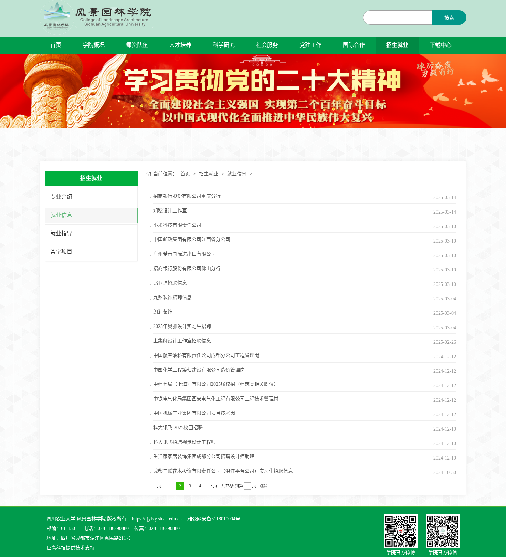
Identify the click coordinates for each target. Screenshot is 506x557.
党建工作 (310, 45)
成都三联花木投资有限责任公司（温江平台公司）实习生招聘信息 (223, 471)
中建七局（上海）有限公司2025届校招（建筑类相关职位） (215, 384)
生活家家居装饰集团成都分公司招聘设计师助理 (203, 456)
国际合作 (354, 45)
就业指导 (61, 233)
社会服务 (267, 45)
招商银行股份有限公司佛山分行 (187, 268)
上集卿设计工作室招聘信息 (182, 340)
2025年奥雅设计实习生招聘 (182, 326)
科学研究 (224, 45)
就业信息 (61, 215)
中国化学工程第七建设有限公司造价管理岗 (199, 369)
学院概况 (94, 45)
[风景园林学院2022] (97, 17)
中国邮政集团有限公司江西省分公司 (191, 239)
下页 (213, 486)
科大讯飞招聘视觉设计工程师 (184, 442)
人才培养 (180, 45)
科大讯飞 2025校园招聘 (178, 427)
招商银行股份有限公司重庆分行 (187, 196)
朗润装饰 (162, 311)
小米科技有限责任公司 (177, 225)
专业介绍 (61, 197)
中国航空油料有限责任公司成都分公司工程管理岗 (206, 355)
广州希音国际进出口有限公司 (184, 254)
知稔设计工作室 (170, 210)
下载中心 (441, 45)
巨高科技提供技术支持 (70, 547)
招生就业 (397, 45)
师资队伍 (137, 45)
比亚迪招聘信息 (170, 283)
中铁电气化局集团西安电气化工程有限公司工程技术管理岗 (215, 398)
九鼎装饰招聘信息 (172, 297)
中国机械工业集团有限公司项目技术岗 (194, 413)
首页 (55, 45)
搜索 (449, 17)
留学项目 (61, 252)
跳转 (264, 486)
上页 (157, 486)
